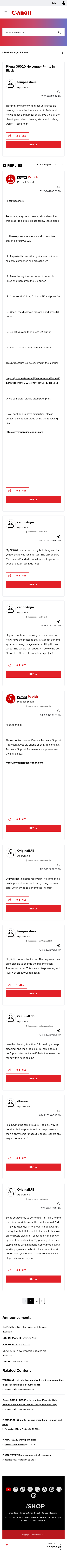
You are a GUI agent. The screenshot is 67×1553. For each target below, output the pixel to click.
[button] (61, 4)
